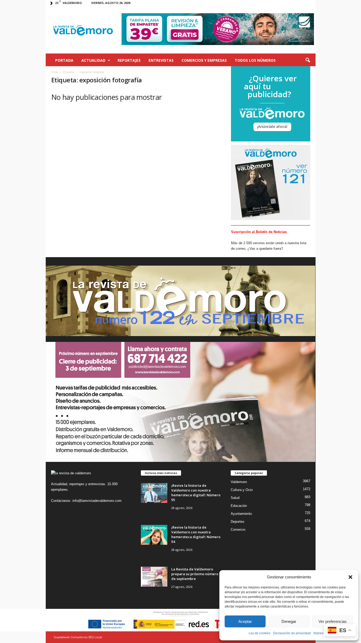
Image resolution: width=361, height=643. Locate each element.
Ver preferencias (332, 621)
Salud (235, 498)
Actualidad (93, 60)
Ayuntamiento (241, 514)
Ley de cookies (259, 633)
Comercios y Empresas (204, 60)
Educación (239, 506)
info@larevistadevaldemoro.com (97, 501)
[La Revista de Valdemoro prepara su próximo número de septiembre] (154, 576)
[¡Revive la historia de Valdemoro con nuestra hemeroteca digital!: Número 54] (154, 534)
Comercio (238, 530)
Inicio (54, 72)
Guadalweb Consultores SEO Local (78, 637)
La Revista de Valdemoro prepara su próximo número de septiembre (194, 574)
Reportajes (129, 60)
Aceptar (245, 621)
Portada (64, 60)
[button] (350, 577)
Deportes (237, 522)
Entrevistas (161, 60)
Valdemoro (239, 482)
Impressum (321, 633)
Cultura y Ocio (242, 490)
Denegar (288, 621)
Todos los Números (255, 60)
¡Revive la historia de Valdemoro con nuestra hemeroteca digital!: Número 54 (195, 534)
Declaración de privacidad (292, 633)
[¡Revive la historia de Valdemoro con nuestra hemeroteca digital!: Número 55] (154, 492)
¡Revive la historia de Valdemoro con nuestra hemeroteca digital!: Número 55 (195, 492)
